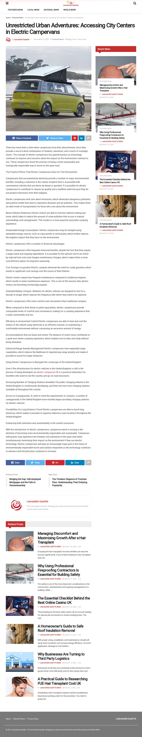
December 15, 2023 (41, 39)
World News (69, 9)
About (8, 719)
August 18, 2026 (70, 635)
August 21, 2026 (70, 579)
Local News (33, 9)
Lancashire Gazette (21, 39)
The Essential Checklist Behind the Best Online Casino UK (64, 600)
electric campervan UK (47, 372)
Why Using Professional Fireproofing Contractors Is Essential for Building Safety (59, 570)
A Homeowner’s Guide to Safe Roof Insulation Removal (60, 628)
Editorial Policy (19, 719)
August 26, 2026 (70, 546)
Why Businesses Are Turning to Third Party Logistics (61, 656)
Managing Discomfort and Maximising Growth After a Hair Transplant (62, 537)
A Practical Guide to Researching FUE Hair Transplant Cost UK (63, 681)
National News (51, 9)
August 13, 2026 (70, 663)
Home (8, 17)
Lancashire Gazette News (50, 546)
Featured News (15, 9)
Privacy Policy (33, 719)
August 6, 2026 (69, 688)
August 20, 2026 (70, 607)
